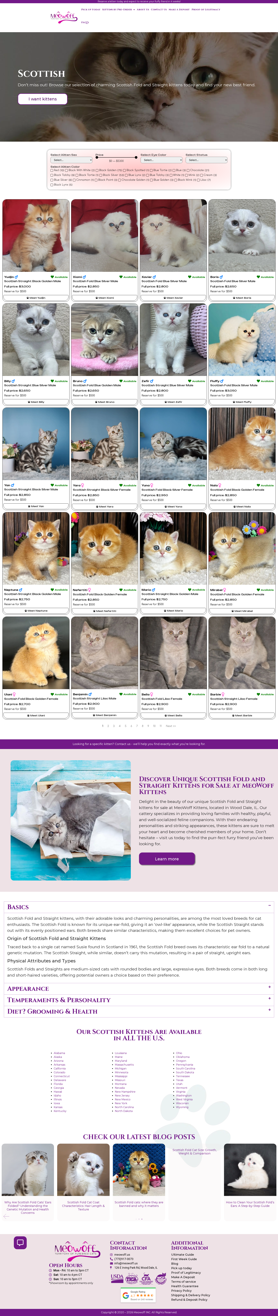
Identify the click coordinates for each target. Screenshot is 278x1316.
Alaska (58, 1056)
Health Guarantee (185, 1286)
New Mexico (122, 1099)
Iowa (57, 1103)
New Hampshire (125, 1091)
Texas (179, 1080)
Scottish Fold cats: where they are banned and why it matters (194, 1204)
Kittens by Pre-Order (117, 9)
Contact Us (159, 9)
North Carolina (124, 1107)
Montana (120, 1084)
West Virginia (184, 1099)
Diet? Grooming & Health (52, 1011)
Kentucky (60, 1111)
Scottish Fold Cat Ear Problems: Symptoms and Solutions (28, 1204)
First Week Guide (184, 1259)
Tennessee (183, 1076)
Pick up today (90, 9)
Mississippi (121, 1076)
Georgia (59, 1087)
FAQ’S (85, 22)
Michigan (120, 1068)
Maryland (121, 1060)
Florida (58, 1084)
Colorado (59, 1072)
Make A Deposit (179, 9)
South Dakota (185, 1072)
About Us (143, 9)
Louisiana (121, 1053)
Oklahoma (183, 1056)
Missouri (120, 1080)
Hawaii (58, 1091)
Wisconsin (182, 1103)
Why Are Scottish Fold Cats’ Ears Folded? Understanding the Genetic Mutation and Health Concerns (83, 1208)
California (60, 1068)
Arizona (58, 1060)
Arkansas (59, 1064)
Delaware (60, 1080)
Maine (119, 1056)
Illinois (58, 1099)
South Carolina (185, 1068)
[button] (139, 907)
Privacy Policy (181, 1291)
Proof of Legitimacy (206, 9)
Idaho (57, 1095)
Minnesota (121, 1072)
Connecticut (62, 1076)
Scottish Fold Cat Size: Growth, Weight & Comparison (250, 1151)
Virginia (180, 1091)
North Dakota (124, 1111)
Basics (18, 907)
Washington (184, 1095)
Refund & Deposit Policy (189, 1300)
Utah (179, 1084)
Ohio (179, 1053)
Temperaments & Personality (59, 1000)
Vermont (181, 1087)
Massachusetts (124, 1064)
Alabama (59, 1053)
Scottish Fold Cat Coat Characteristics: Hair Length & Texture (139, 1206)
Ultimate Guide (182, 1254)
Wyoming (182, 1107)
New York (121, 1103)
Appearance (28, 988)
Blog (174, 1263)
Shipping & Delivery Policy (190, 1295)
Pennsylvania (184, 1064)
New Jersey (122, 1095)
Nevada (120, 1087)
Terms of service (183, 1281)
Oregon (181, 1060)
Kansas (58, 1107)
